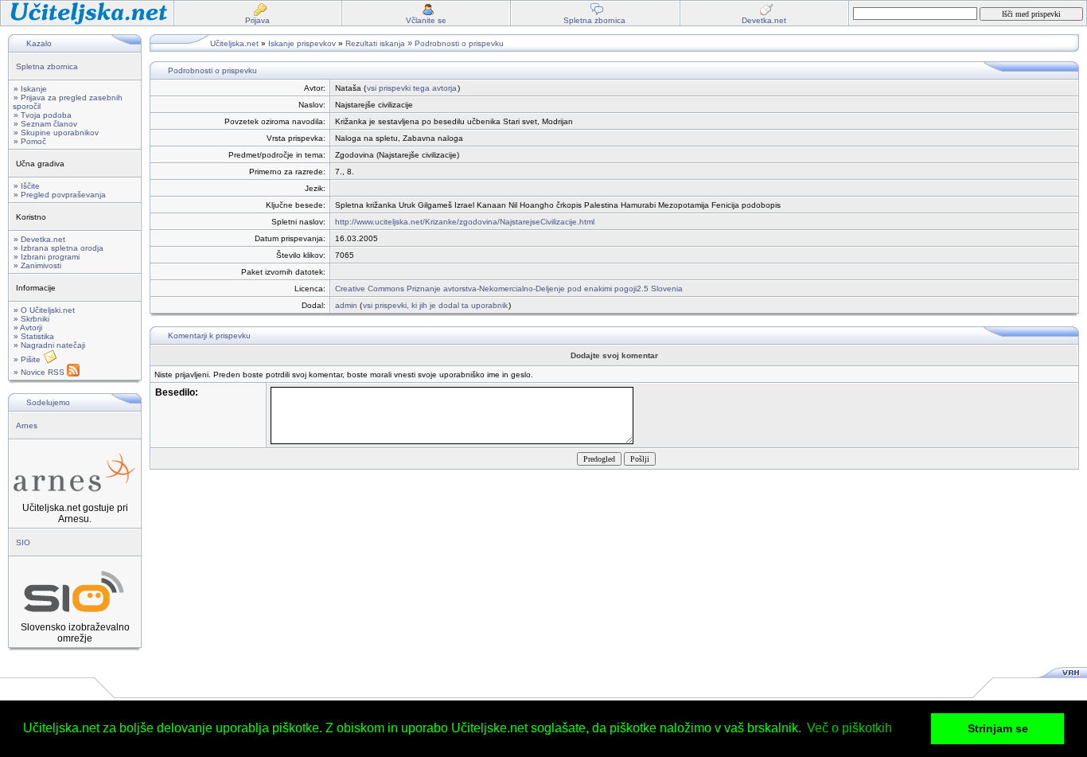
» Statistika (34, 336)
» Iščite (27, 185)
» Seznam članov (45, 123)
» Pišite (28, 359)
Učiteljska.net (234, 43)
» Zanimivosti (37, 265)
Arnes (26, 425)
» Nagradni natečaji (49, 345)
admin (346, 305)
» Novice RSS (40, 372)
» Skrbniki (31, 318)
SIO (23, 542)
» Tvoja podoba (43, 115)
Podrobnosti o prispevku (459, 43)
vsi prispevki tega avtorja (412, 88)
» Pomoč (30, 141)
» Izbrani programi (47, 256)
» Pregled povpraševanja (60, 194)
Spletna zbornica (47, 66)
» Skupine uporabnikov (56, 132)
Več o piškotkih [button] (849, 728)
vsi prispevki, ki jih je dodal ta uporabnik (435, 305)
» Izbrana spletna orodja (58, 248)
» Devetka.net (39, 239)
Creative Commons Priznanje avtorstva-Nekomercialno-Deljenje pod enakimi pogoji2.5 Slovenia (509, 288)
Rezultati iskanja (375, 43)
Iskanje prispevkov (302, 43)
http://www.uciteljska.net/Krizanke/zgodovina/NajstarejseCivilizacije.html (464, 221)
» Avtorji (28, 327)
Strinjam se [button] (998, 728)
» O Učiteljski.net (44, 310)
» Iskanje (30, 88)
